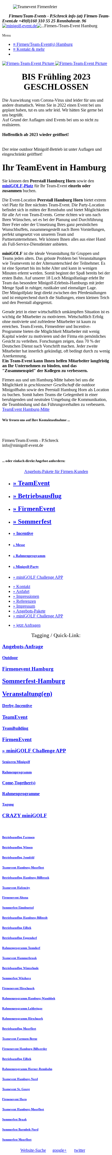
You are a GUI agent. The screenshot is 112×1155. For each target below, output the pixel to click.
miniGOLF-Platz (17, 185)
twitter (79, 1150)
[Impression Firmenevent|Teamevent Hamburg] (28, 63)
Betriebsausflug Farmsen (18, 837)
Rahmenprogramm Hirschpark (22, 1018)
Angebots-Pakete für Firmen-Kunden (56, 471)
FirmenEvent (17, 739)
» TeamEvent (31, 483)
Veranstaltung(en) (27, 693)
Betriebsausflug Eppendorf (19, 937)
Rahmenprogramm (17, 772)
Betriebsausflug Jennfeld (18, 857)
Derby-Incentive (17, 705)
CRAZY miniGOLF (24, 815)
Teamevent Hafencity (16, 887)
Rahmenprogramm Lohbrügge (22, 1008)
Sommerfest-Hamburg (33, 680)
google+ (59, 1150)
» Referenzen (24, 601)
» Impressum (24, 606)
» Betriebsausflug (37, 495)
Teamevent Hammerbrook (19, 958)
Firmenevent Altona (15, 897)
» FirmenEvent (34, 508)
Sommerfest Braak (14, 1119)
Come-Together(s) (18, 782)
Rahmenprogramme (21, 793)
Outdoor (10, 657)
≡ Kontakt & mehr (29, 49)
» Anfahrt (21, 591)
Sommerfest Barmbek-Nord (20, 1129)
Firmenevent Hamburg (28, 669)
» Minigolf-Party (26, 567)
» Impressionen (26, 596)
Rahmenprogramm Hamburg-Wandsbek (28, 998)
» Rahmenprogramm (29, 556)
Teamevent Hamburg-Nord (20, 1079)
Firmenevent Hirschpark (18, 988)
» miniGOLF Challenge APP (38, 577)
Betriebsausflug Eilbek (16, 927)
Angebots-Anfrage (22, 646)
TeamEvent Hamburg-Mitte (25, 409)
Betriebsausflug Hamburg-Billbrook (25, 877)
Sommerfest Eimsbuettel (18, 907)
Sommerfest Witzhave (16, 978)
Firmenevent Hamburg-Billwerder (24, 1048)
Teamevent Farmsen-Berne (19, 1038)
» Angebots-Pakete (29, 611)
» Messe (19, 545)
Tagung (8, 804)
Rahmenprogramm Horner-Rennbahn (27, 1068)
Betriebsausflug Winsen (17, 847)
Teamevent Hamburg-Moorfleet (23, 867)
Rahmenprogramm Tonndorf (21, 947)
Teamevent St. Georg (16, 1089)
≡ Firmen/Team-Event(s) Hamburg (43, 44)
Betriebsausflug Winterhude (20, 968)
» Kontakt (21, 586)
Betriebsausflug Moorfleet (19, 1028)
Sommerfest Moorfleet (17, 1139)
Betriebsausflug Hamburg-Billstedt (25, 917)
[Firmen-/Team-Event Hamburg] (19, 25)
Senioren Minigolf (16, 762)
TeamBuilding (15, 728)
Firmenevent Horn (14, 1099)
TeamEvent (14, 717)
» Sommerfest (32, 521)
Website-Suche (33, 1150)
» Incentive (23, 533)
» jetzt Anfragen (27, 625)
